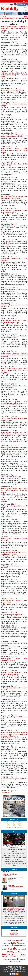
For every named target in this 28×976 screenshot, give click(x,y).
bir (18, 959)
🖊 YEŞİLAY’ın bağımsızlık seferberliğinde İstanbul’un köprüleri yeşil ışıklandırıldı (13, 860)
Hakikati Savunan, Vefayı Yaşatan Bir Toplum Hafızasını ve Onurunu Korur (10, 874)
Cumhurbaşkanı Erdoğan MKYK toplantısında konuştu (14, 659)
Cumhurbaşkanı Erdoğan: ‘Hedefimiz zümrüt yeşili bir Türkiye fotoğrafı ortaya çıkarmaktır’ (14, 355)
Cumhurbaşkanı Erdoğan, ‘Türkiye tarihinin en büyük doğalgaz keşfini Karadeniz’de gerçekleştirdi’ (14, 243)
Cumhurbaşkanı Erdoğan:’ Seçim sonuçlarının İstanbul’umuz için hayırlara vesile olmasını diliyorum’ (14, 523)
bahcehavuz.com (18, 971)
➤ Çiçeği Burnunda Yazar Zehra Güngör (14, 920)
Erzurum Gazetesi (14, 933)
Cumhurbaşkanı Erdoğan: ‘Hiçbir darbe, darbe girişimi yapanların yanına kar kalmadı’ (14, 490)
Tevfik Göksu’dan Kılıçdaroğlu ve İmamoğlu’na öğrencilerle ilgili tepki (14, 136)
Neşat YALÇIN (6, 871)
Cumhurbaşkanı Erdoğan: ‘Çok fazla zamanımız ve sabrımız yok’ (14, 462)
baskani (15, 959)
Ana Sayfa (8, 968)
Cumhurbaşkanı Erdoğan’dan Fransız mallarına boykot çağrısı (14, 211)
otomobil (16, 954)
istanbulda (23, 949)
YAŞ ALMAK (10, 879)
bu (24, 959)
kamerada (23, 945)
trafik (14, 961)
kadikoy (10, 951)
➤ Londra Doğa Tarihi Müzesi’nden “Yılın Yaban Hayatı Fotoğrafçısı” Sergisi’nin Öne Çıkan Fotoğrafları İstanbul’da (14, 913)
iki (14, 952)
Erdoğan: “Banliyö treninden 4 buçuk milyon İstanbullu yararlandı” (14, 673)
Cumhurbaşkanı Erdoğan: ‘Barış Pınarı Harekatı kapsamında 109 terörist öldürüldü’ (14, 370)
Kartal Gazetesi (13, 934)
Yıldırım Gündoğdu (12, 878)
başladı (24, 956)
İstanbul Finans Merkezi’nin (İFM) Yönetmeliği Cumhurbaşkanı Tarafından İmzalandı (14, 45)
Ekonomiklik (14, 932)
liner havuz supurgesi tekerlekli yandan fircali (11, 969)
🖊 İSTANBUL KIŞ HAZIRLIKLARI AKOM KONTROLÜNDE (14, 857)
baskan (11, 945)
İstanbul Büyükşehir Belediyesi (17, 956)
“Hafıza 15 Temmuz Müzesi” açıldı (11, 477)
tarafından (19, 940)
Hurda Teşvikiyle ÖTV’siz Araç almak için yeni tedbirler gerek (14, 846)
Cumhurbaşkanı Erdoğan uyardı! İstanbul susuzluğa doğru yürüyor (14, 337)
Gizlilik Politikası (14, 968)
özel (20, 952)
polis (23, 959)
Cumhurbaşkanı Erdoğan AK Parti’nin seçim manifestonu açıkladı (14, 749)
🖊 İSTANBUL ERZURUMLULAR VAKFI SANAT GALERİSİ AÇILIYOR (14, 864)
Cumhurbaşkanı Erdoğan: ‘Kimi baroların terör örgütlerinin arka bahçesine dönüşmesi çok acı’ (14, 227)
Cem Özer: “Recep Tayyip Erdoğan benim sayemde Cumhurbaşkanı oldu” (14, 197)
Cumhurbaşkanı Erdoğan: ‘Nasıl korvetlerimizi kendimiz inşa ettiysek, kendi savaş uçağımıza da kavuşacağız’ (14, 403)
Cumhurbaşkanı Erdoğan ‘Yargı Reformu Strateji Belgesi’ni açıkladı (14, 553)
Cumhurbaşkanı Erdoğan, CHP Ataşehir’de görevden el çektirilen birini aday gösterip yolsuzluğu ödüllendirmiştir (14, 734)
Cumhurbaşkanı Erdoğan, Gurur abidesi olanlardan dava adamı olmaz (14, 321)
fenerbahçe (7, 954)
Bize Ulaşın (20, 968)
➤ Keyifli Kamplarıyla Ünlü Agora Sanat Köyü (14, 916)
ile (19, 951)
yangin (19, 954)
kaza (19, 949)
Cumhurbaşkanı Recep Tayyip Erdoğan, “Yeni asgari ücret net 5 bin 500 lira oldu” (14, 150)
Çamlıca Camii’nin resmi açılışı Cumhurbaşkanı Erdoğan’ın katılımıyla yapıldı (14, 583)
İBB (13, 959)
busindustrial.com (11, 971)
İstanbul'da (16, 945)
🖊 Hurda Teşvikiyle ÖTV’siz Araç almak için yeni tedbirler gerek (14, 850)
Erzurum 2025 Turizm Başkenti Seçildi (12, 90)
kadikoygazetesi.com (7, 967)
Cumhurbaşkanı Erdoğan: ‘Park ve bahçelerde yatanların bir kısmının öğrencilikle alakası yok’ (14, 181)
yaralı (5, 940)
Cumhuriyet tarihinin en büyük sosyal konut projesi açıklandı (14, 120)
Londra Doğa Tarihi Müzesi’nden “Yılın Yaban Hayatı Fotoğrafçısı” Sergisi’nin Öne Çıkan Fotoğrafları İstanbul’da (14, 909)
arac (3, 959)
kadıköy (4, 949)
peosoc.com (5, 971)
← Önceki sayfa (5, 792)
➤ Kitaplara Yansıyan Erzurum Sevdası (14, 918)
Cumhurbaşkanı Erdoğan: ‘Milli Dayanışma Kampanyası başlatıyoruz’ (14, 290)
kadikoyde (5, 946)
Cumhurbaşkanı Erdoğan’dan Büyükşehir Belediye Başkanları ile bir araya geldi (14, 448)
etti (14, 954)
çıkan (16, 952)
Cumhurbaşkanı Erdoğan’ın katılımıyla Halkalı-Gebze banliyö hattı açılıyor (14, 702)
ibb (6, 959)
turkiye (13, 940)
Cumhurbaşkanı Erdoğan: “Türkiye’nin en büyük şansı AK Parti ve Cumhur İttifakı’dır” (14, 28)
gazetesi (22, 943)
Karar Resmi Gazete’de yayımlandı (11, 614)
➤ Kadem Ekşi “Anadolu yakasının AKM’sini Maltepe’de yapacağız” (14, 923)
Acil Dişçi (23, 971)
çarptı (8, 940)
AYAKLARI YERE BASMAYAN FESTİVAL (11, 61)
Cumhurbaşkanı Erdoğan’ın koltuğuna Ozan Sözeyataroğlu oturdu (14, 629)
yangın (16, 961)
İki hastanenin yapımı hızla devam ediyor (13, 276)
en (20, 943)
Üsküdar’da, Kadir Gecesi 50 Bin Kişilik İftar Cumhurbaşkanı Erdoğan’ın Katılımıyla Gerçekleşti (14, 75)
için (19, 961)
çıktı (10, 940)
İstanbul (10, 961)
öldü (15, 940)
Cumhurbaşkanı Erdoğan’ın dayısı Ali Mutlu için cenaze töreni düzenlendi (14, 764)
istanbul (12, 948)
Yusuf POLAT (11, 885)
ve (22, 940)
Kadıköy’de (9, 959)
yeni (21, 959)
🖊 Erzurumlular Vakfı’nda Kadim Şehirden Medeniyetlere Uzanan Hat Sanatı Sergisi (14, 854)
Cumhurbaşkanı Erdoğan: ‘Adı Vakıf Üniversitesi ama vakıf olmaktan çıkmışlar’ (14, 433)
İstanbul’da (7, 943)
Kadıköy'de (15, 943)
